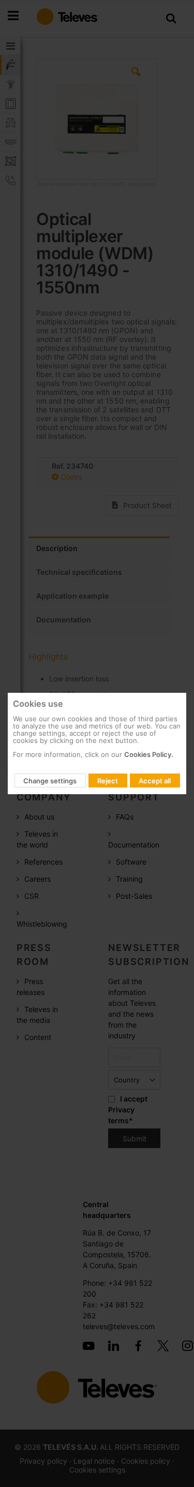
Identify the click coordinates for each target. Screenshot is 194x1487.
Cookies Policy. (148, 754)
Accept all (155, 781)
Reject (107, 781)
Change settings (50, 781)
